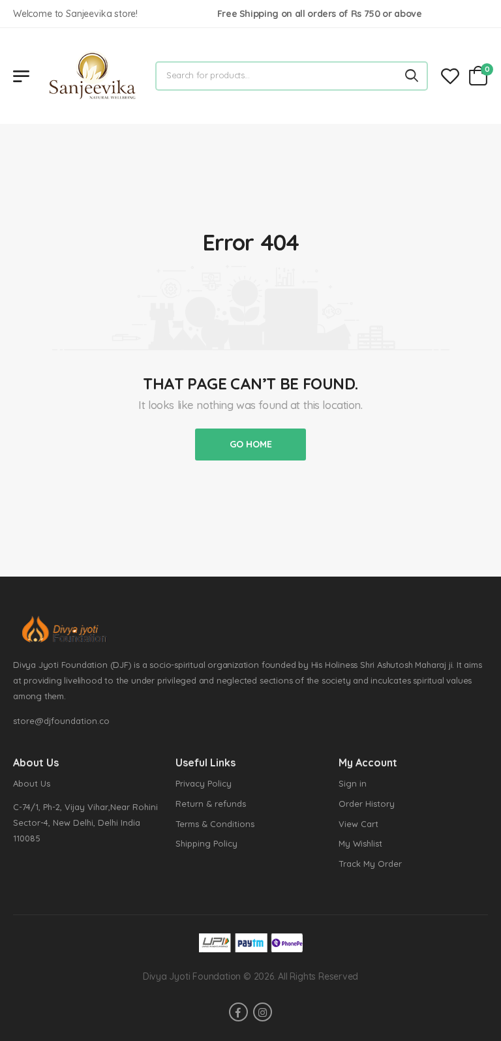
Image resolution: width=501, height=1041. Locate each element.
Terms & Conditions (214, 824)
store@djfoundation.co (61, 721)
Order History (367, 803)
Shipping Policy (206, 843)
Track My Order (370, 863)
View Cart (358, 824)
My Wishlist (360, 843)
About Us (31, 783)
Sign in (353, 783)
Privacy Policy (203, 783)
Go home (251, 444)
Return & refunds (210, 803)
